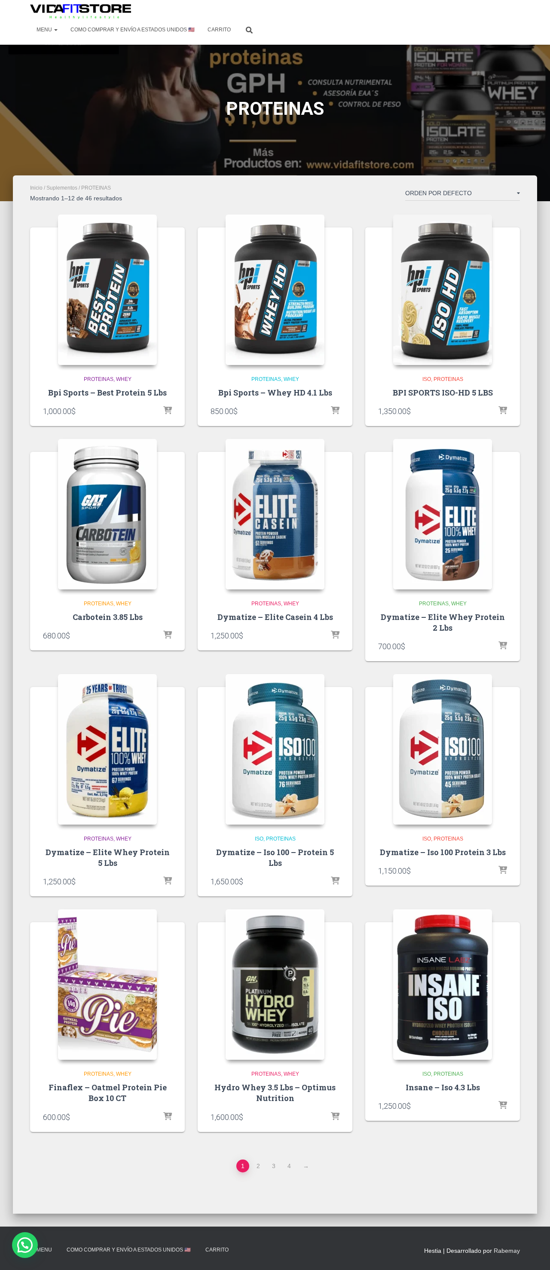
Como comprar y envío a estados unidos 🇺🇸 (132, 30)
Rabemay (507, 1250)
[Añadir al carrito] (167, 411)
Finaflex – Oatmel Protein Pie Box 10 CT (108, 1092)
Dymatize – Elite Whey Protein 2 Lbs (443, 622)
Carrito (219, 30)
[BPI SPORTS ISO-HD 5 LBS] (442, 290)
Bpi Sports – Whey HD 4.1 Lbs (275, 392)
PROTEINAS (98, 379)
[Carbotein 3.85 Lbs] (107, 514)
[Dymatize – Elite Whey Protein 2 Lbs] (442, 514)
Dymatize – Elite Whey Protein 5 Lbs (108, 857)
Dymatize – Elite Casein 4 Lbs (275, 617)
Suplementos (61, 188)
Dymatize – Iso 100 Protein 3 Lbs (443, 852)
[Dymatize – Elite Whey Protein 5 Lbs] (107, 749)
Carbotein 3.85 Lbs (108, 617)
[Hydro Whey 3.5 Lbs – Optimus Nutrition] (275, 984)
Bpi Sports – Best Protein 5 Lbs (107, 392)
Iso (426, 379)
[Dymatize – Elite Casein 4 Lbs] (275, 514)
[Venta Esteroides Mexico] (81, 11)
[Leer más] (502, 411)
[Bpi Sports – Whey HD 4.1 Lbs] (275, 290)
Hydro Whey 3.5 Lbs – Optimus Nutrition (275, 1092)
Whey (123, 379)
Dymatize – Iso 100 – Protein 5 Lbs (275, 857)
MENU (45, 30)
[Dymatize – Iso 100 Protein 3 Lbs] (442, 749)
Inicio (36, 188)
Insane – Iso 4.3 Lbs (443, 1087)
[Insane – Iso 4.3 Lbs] (442, 984)
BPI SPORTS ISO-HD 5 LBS (443, 392)
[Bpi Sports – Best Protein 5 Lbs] (107, 290)
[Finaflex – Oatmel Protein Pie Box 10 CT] (107, 984)
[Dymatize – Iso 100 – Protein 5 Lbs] (275, 749)
